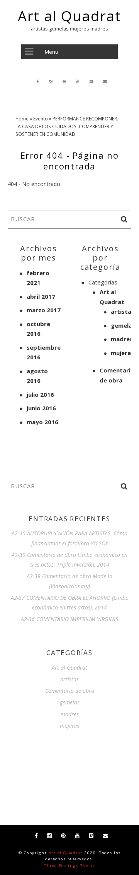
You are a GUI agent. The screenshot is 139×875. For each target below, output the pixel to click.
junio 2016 (41, 408)
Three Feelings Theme (69, 865)
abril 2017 (41, 296)
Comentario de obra (69, 690)
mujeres (122, 353)
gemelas (123, 325)
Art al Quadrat (69, 16)
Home (22, 118)
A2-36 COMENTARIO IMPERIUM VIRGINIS (69, 619)
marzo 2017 (44, 310)
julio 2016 (40, 394)
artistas (122, 311)
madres (122, 339)
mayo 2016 (42, 422)
